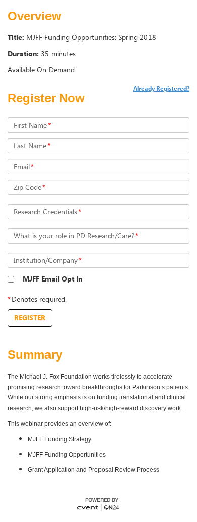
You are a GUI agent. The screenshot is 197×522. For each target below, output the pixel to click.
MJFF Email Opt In (52, 279)
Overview (34, 16)
